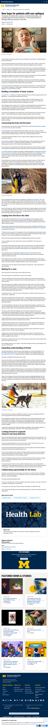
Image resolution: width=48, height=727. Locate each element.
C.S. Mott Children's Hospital (13, 88)
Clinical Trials (27, 687)
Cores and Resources (29, 693)
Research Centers (28, 691)
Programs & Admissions (40, 687)
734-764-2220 (8, 549)
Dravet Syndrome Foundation (10, 153)
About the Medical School (39, 695)
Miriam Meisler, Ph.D (15, 105)
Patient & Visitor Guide (18, 689)
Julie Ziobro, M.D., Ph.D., (9, 354)
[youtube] (10, 700)
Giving (4, 693)
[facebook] (3, 700)
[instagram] (5, 700)
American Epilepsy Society (39, 153)
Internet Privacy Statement (30, 724)
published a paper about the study (28, 253)
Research (27, 685)
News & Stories (6, 694)
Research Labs (28, 689)
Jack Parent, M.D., (9, 142)
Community (5, 691)
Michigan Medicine (8, 685)
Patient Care (17, 685)
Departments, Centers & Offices (40, 692)
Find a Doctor (17, 687)
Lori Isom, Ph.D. (5, 95)
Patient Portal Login (18, 691)
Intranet (36, 697)
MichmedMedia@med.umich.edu (9, 546)
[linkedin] (30, 700)
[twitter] (8, 700)
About (4, 687)
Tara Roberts (9, 24)
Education (37, 685)
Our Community (38, 689)
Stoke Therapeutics (28, 220)
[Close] (45, 720)
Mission (4, 689)
